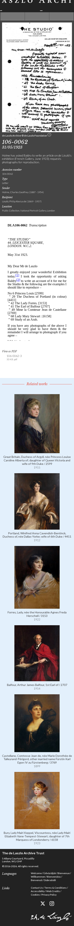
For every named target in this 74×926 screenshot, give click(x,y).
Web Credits (53, 891)
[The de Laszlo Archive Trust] (37, 5)
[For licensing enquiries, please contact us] (49, 135)
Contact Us (37, 887)
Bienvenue (64, 873)
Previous (12, 16)
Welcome (36, 873)
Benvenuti (36, 880)
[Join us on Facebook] (33, 903)
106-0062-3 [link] (14, 357)
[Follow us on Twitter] (42, 903)
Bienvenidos (54, 876)
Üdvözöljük (49, 873)
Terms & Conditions (56, 887)
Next (61, 16)
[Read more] (37, 451)
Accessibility (38, 891)
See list (37, 16)
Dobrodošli (50, 880)
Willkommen (38, 876)
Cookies (35, 894)
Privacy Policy (49, 894)
